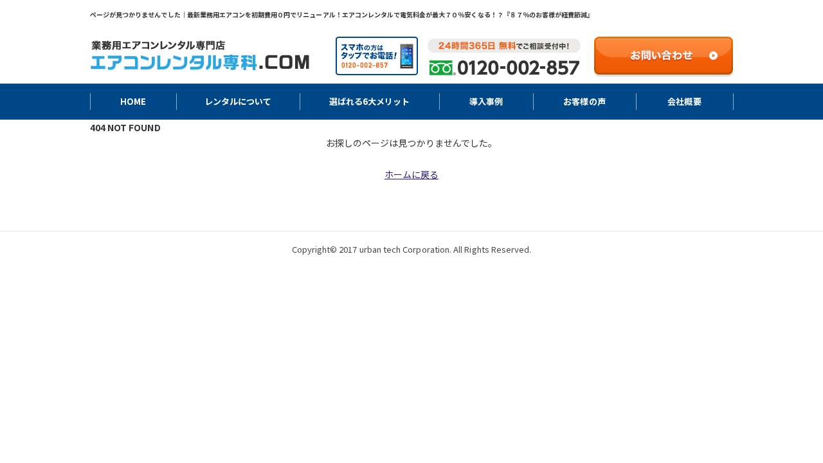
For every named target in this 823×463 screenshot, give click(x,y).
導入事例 (486, 101)
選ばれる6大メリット (369, 101)
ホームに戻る (411, 174)
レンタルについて (237, 101)
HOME (133, 101)
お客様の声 (584, 101)
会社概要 (684, 101)
